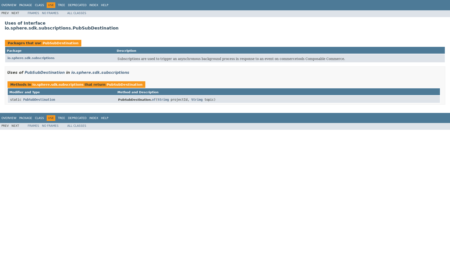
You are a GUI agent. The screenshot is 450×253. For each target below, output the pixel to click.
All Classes (76, 13)
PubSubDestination (61, 43)
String (163, 99)
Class (39, 5)
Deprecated (77, 5)
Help (104, 5)
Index (93, 5)
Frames (33, 13)
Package (25, 5)
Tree (61, 5)
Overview (8, 5)
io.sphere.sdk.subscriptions (31, 58)
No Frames (50, 13)
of (154, 99)
